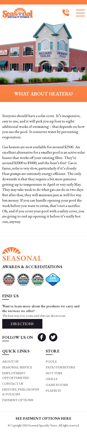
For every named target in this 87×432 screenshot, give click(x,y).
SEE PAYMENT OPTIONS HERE (43, 418)
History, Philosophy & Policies (20, 391)
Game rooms (57, 384)
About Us (10, 361)
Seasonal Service (17, 367)
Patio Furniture (60, 367)
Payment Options (17, 400)
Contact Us (12, 383)
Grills (51, 379)
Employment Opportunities (15, 375)
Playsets (53, 390)
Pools (51, 361)
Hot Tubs (54, 373)
